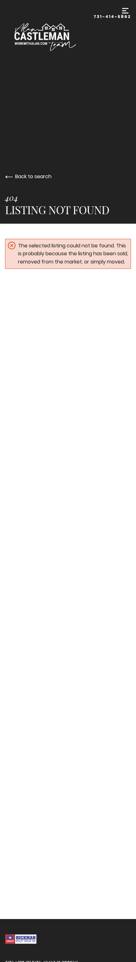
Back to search (33, 176)
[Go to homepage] (49, 36)
